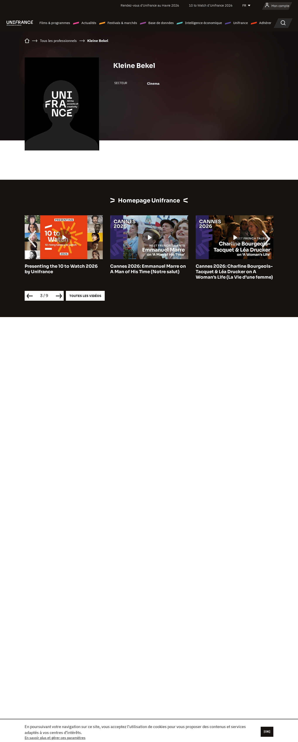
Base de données (161, 23)
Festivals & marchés (122, 23)
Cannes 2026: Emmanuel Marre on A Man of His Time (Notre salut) (62, 269)
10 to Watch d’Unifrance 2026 (211, 5)
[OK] (267, 731)
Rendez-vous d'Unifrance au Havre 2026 (150, 5)
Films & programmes (54, 23)
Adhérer (265, 23)
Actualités (88, 23)
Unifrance (240, 23)
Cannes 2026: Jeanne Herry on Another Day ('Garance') (229, 269)
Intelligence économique (203, 23)
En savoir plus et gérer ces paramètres (55, 737)
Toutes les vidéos (85, 296)
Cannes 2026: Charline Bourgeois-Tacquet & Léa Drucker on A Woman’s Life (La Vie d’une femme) (148, 272)
